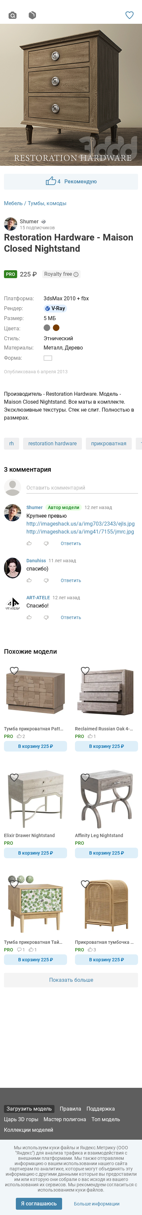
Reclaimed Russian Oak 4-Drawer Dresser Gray (105, 728)
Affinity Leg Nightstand (99, 835)
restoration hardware (52, 443)
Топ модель (105, 1119)
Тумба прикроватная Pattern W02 (34, 728)
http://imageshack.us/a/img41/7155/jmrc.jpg (80, 532)
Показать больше (71, 980)
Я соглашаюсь (39, 1203)
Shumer (34, 507)
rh (11, 443)
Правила (70, 1109)
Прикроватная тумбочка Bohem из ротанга (105, 942)
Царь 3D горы (21, 1119)
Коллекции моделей (28, 1130)
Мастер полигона (65, 1119)
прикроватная (108, 443)
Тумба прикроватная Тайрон (34, 942)
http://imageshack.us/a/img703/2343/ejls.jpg (80, 524)
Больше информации (97, 1203)
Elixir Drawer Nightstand (29, 835)
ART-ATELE (38, 597)
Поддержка (101, 1109)
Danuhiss (36, 560)
